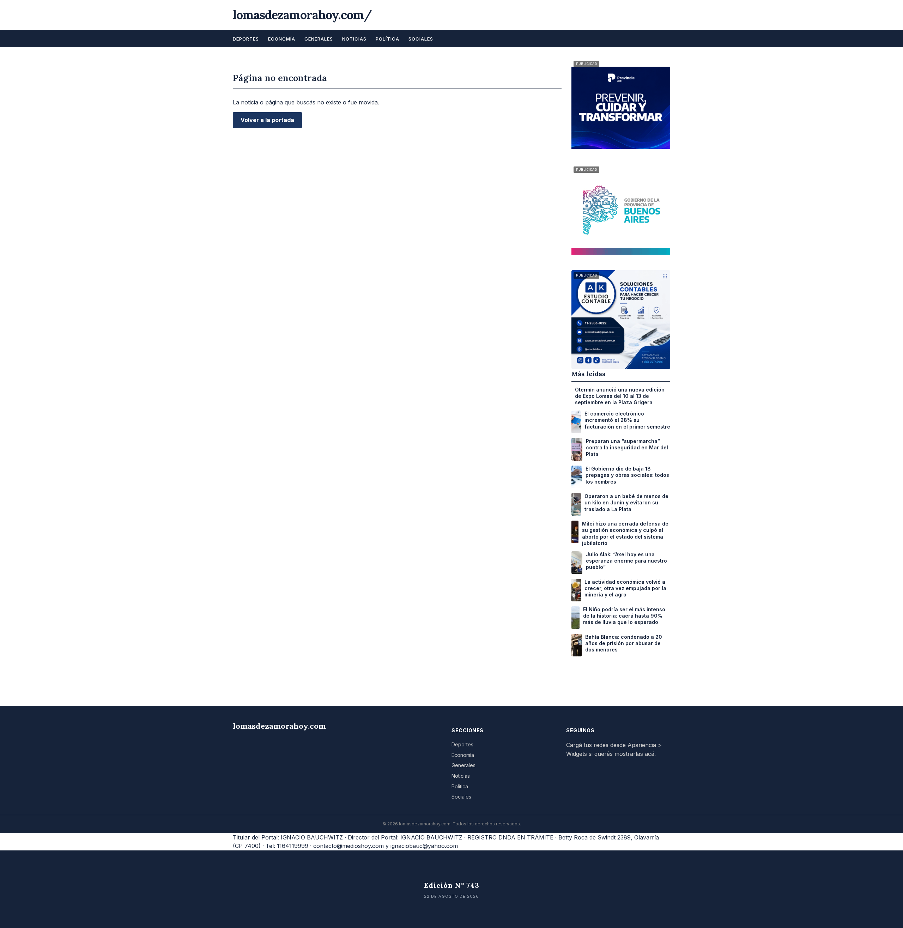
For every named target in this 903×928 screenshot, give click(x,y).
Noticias (354, 39)
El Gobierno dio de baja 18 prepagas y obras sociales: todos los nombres (627, 475)
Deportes (246, 39)
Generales (318, 39)
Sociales (420, 39)
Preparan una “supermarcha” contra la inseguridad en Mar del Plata (627, 447)
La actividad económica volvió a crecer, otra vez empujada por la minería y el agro (625, 588)
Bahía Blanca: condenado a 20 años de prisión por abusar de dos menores (623, 643)
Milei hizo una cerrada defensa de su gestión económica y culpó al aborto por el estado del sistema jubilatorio (625, 533)
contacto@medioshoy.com (348, 845)
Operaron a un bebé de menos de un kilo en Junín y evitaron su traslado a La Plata (626, 502)
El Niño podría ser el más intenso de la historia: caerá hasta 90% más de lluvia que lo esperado (624, 615)
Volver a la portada (267, 119)
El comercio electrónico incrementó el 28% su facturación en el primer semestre (627, 420)
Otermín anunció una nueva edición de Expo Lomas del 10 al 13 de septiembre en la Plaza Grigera (620, 396)
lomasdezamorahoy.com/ (302, 14)
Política (387, 39)
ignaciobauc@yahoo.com (424, 845)
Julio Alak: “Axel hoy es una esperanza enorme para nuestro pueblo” (626, 560)
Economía (281, 39)
